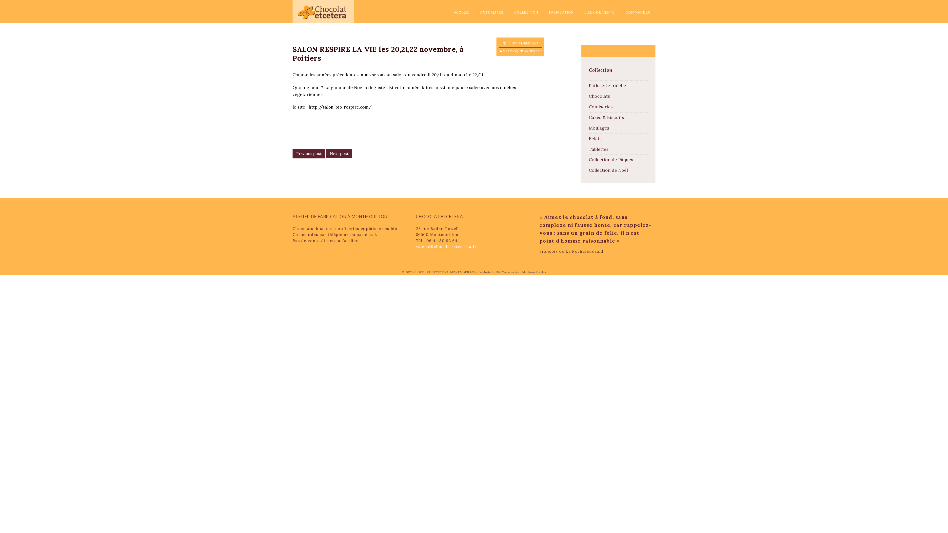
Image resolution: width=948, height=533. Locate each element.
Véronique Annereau (522, 51)
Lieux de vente (600, 12)
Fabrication (561, 12)
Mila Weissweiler (507, 272)
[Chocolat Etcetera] (323, 11)
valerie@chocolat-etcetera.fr (446, 246)
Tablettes (599, 149)
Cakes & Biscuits (606, 117)
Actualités (491, 12)
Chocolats (599, 96)
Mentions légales (534, 272)
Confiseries (601, 107)
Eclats (595, 138)
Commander (638, 12)
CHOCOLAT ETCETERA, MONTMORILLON (445, 272)
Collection (526, 12)
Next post (339, 153)
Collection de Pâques (611, 159)
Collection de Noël (608, 170)
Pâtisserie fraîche (607, 85)
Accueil (462, 12)
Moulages (599, 128)
